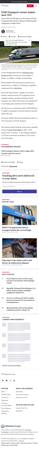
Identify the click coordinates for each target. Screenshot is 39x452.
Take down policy (26, 443)
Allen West (17, 88)
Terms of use (15, 443)
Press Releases (6, 408)
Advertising (19, 391)
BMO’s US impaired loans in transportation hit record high (16, 228)
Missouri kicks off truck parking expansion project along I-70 (20, 309)
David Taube (10, 30)
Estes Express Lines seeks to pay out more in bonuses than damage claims (20, 281)
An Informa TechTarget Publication (19, 1)
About (3, 391)
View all (4, 365)
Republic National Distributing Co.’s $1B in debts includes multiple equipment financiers (21, 290)
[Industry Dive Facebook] (7, 381)
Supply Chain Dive (22, 408)
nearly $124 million (14, 130)
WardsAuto (19, 411)
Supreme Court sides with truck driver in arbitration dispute (17, 261)
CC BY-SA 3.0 (28, 69)
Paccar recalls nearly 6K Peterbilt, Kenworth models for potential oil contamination (20, 300)
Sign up (30, 5)
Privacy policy (5, 443)
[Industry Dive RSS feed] (14, 381)
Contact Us (5, 397)
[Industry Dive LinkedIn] (3, 381)
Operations (13, 166)
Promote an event (21, 397)
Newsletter (4, 400)
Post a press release (14, 365)
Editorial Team (5, 394)
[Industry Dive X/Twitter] (10, 381)
